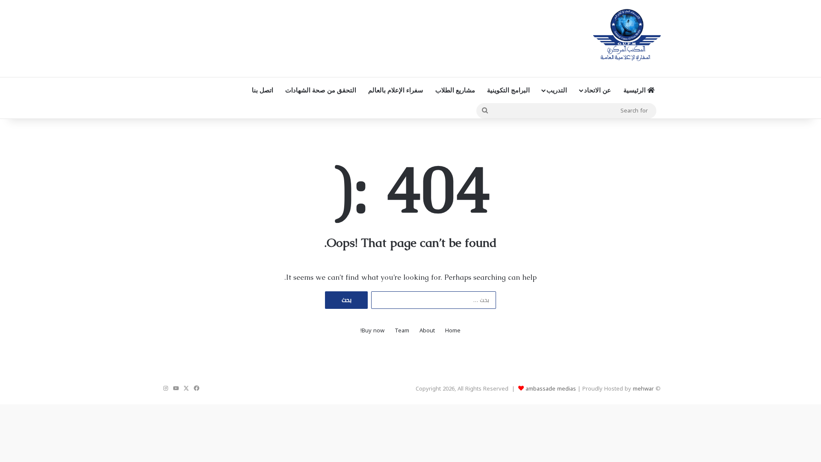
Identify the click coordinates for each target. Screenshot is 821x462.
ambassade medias (551, 388)
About (427, 330)
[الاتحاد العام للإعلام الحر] (627, 36)
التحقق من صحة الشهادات (320, 90)
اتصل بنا (262, 90)
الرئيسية (635, 90)
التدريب (556, 90)
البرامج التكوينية (508, 90)
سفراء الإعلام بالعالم (395, 90)
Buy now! (372, 330)
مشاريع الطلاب (455, 90)
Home (453, 330)
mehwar (643, 388)
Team (402, 330)
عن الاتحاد (597, 90)
